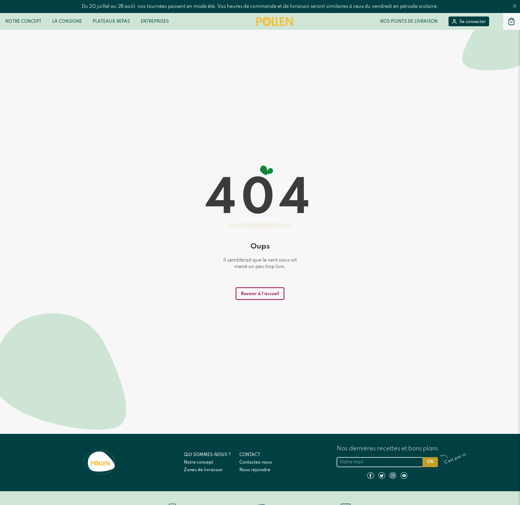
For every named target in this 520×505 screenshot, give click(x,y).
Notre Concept (23, 21)
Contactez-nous (255, 462)
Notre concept (198, 462)
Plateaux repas (111, 21)
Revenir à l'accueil (260, 294)
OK (430, 462)
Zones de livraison (203, 470)
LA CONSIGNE (67, 21)
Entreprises (155, 21)
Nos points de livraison (409, 21)
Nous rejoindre (254, 470)
